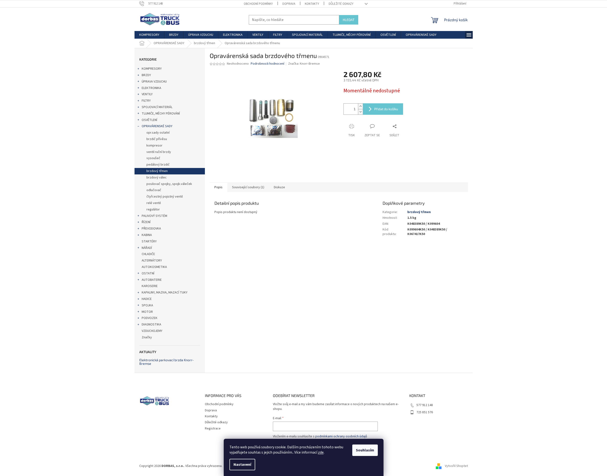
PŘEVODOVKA (151, 228)
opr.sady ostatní (158, 132)
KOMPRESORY (152, 68)
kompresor (154, 145)
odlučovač (153, 190)
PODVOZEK (149, 318)
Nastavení (242, 464)
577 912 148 (424, 405)
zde (321, 452)
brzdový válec (156, 177)
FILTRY (146, 100)
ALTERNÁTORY (152, 260)
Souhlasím (365, 450)
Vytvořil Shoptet (456, 466)
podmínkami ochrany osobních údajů (341, 436)
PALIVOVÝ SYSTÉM (154, 216)
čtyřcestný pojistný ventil (164, 196)
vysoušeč (153, 158)
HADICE (147, 299)
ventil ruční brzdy (158, 152)
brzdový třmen (157, 171)
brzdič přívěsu (156, 139)
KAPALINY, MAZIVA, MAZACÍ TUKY (164, 292)
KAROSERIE (150, 286)
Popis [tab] (218, 187)
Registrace (213, 428)
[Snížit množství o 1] (360, 112)
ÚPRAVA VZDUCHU (154, 81)
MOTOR (147, 311)
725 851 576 (424, 412)
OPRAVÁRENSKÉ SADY (157, 126)
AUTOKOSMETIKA (154, 267)
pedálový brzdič (158, 164)
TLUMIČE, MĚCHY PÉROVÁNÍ (161, 113)
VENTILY (147, 94)
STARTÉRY (149, 241)
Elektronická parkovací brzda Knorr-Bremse (166, 362)
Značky (147, 337)
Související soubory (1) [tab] (248, 187)
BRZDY (146, 75)
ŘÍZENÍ (146, 222)
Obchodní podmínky (258, 4)
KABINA (147, 235)
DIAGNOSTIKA (151, 324)
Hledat (348, 20)
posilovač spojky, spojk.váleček (169, 184)
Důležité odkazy (341, 4)
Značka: (304, 63)
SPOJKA (147, 305)
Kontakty (312, 4)
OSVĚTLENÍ (149, 120)
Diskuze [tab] (279, 187)
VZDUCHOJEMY (152, 331)
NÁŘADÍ (147, 248)
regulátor (153, 209)
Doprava (288, 4)
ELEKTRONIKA (151, 88)
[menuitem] (149, 35)
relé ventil (153, 203)
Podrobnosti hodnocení (267, 64)
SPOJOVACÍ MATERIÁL (157, 107)
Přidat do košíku (386, 109)
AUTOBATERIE (152, 279)
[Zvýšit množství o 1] (360, 106)
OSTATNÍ (148, 273)
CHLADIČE (148, 254)
